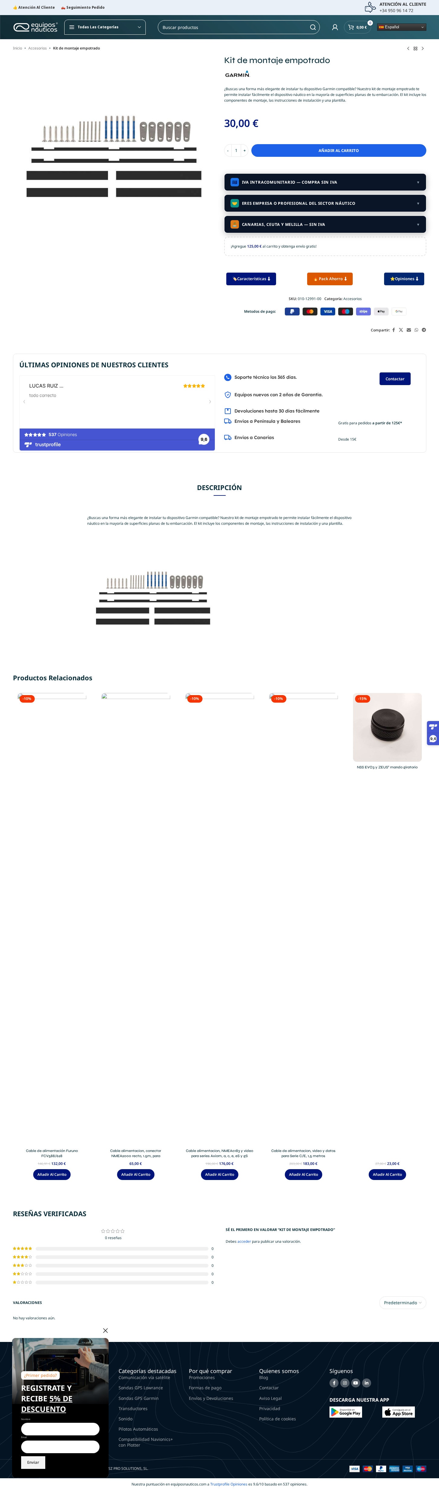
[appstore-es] (398, 1411)
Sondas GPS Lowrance (141, 1387)
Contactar (395, 378)
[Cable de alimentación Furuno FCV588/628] (51, 919)
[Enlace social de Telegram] (424, 330)
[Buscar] (313, 27)
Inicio (17, 48)
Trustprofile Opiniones (228, 1484)
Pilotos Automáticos (138, 1429)
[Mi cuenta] (335, 27)
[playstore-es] (345, 1411)
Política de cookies (277, 1419)
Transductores (133, 1408)
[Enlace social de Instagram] (344, 1382)
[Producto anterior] (408, 48)
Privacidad (269, 1408)
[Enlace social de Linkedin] (366, 1382)
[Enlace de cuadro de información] (395, 7)
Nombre (25, 1419)
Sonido (125, 1419)
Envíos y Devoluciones (211, 1398)
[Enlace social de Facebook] (393, 330)
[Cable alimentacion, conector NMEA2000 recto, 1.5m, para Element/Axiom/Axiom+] (135, 919)
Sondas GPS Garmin (139, 1398)
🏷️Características (249, 278)
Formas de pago (205, 1387)
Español (391, 27)
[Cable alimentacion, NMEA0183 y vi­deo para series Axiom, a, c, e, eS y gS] (219, 919)
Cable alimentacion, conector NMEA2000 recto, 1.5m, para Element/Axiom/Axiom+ (135, 1156)
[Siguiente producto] (422, 48)
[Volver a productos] (415, 48)
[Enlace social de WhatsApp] (416, 330)
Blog (263, 1377)
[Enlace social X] (401, 330)
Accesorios (37, 48)
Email (24, 1437)
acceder (244, 1241)
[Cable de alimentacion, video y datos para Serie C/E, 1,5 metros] (303, 919)
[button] (52, 1174)
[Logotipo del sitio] (35, 26)
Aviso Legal (270, 1398)
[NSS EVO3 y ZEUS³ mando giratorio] (387, 727)
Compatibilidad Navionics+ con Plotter (146, 1441)
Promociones (202, 1377)
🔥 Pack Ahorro (328, 278)
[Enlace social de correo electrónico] (409, 330)
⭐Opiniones (402, 278)
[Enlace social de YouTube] (355, 1382)
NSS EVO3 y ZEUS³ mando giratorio (387, 767)
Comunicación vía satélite (144, 1377)
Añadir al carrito (339, 150)
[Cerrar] (105, 1330)
